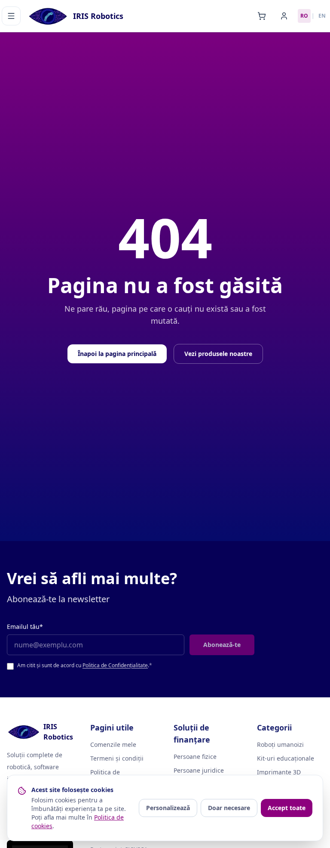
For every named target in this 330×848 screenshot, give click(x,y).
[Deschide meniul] (11, 15)
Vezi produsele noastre (218, 354)
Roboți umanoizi (280, 744)
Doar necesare (229, 808)
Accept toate (287, 808)
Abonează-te (222, 645)
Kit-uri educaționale (285, 758)
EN (322, 15)
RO (304, 15)
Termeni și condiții (117, 758)
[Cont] (284, 16)
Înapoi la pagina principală (117, 354)
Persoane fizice (195, 756)
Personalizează (168, 808)
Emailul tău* (25, 626)
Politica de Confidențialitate (115, 665)
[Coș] (261, 16)
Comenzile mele (113, 744)
